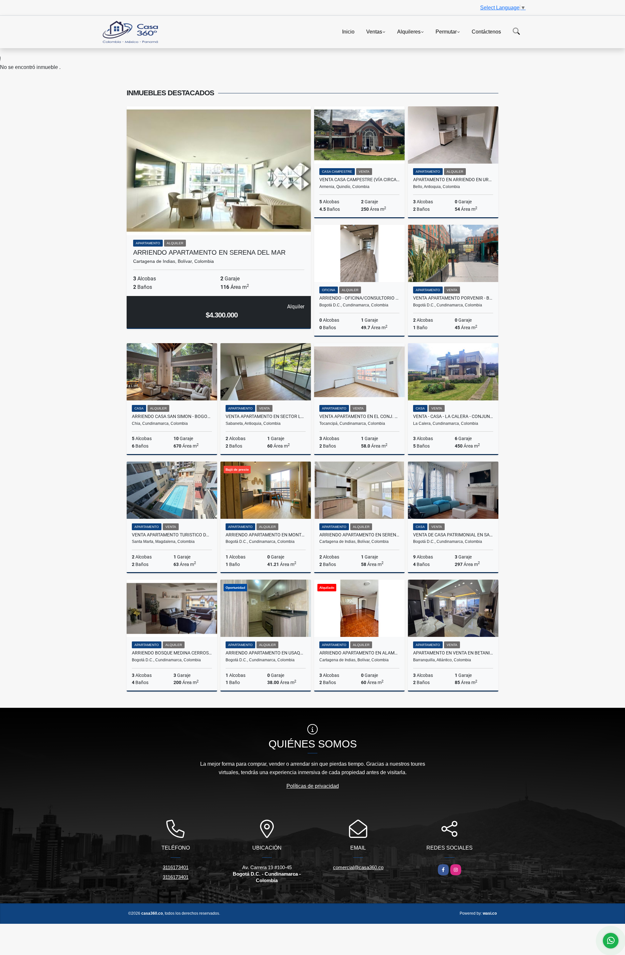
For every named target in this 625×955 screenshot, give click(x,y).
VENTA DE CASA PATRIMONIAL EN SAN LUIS (453, 534)
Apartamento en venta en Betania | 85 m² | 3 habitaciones (453, 652)
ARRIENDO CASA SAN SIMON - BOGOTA (172, 416)
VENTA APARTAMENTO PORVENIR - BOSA (453, 298)
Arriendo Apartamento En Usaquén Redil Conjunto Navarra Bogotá (266, 652)
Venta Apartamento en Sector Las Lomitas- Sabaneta (266, 416)
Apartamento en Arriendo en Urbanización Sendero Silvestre (453, 179)
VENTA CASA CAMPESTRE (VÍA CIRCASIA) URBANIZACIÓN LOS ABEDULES (359, 179)
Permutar (446, 31)
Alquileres (409, 31)
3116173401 (175, 867)
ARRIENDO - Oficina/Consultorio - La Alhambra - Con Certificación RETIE (359, 298)
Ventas (374, 31)
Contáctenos (486, 31)
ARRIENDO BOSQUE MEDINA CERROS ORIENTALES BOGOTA (172, 652)
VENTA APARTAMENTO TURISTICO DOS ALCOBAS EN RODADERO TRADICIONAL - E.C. (172, 534)
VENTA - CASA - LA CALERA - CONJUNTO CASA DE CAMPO (453, 416)
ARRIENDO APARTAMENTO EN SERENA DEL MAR (209, 252)
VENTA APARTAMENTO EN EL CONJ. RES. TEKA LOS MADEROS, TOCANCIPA (359, 416)
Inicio (348, 31)
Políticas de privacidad (312, 786)
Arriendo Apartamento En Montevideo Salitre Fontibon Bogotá (266, 534)
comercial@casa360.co (358, 867)
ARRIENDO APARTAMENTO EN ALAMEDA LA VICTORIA (359, 652)
